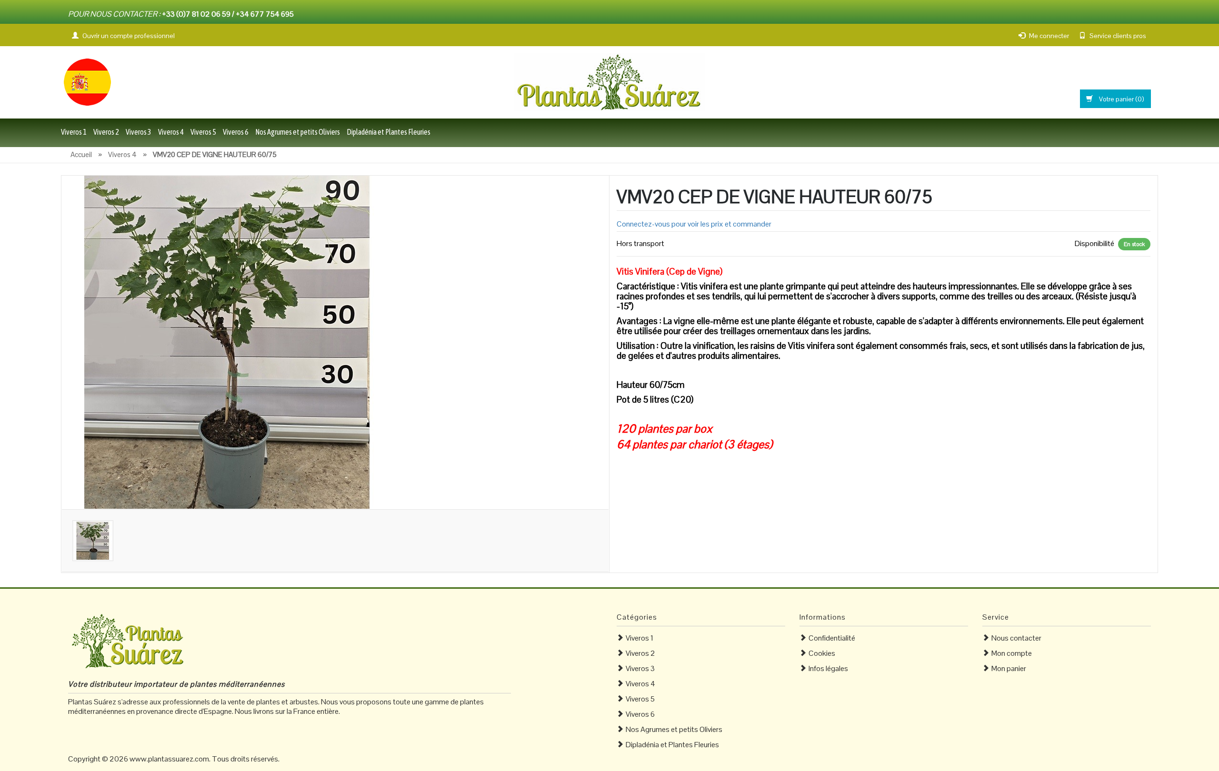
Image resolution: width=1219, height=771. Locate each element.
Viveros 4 (171, 132)
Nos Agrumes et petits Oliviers (297, 132)
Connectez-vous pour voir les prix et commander (694, 224)
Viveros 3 (138, 132)
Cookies (822, 653)
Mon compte (1011, 653)
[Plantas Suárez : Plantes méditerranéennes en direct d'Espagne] (87, 81)
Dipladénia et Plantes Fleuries (388, 132)
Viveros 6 (236, 132)
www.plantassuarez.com (169, 759)
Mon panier (1008, 668)
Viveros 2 (106, 132)
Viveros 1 (74, 132)
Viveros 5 (203, 132)
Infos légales (828, 668)
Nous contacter (1016, 638)
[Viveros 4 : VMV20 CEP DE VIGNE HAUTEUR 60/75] (228, 341)
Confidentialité (832, 638)
